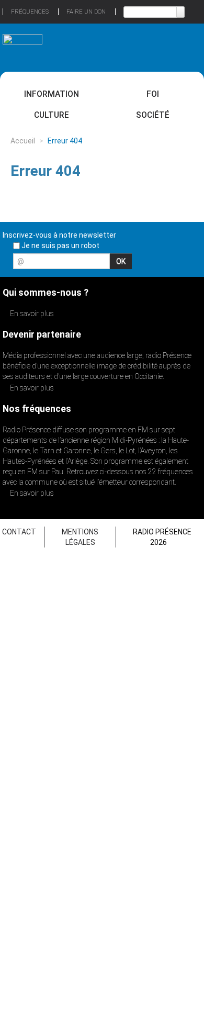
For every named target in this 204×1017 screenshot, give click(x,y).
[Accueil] (22, 43)
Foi (152, 94)
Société (152, 115)
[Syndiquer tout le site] (193, 264)
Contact (19, 532)
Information (51, 94)
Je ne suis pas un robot (59, 245)
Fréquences (30, 11)
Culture (51, 115)
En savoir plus (31, 313)
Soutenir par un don (165, 941)
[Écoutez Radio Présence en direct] (89, 47)
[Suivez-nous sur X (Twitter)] (156, 264)
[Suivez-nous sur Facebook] (138, 264)
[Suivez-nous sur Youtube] (174, 264)
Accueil (22, 141)
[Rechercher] (180, 12)
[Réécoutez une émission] (181, 46)
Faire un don (86, 11)
